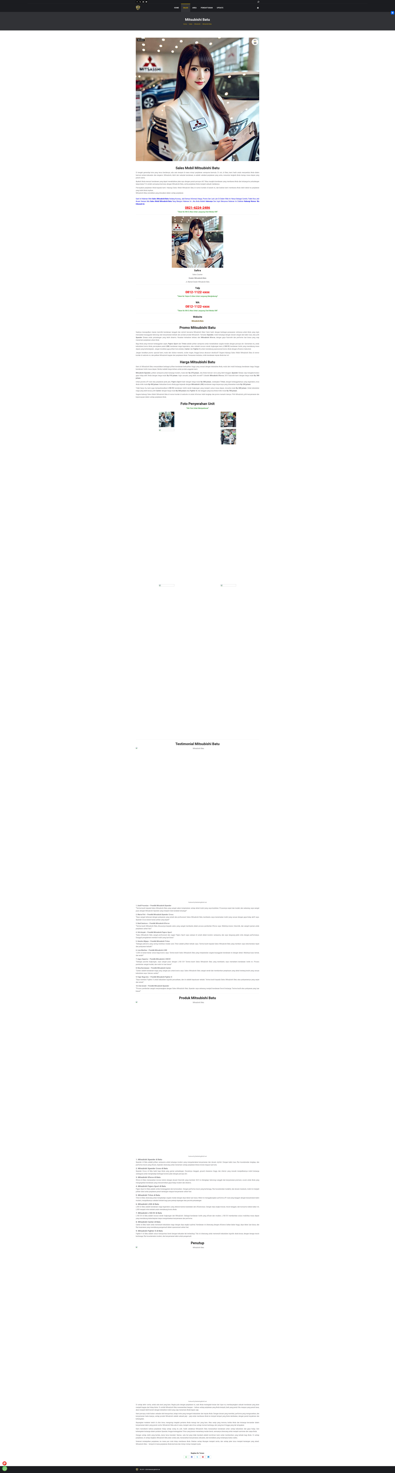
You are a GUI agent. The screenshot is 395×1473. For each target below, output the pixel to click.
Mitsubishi (141, 40)
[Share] (392, 13)
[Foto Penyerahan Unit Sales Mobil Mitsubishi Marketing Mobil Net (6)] (228, 661)
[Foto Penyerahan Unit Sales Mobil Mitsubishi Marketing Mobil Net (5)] (166, 661)
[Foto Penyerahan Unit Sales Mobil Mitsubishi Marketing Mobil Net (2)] (228, 419)
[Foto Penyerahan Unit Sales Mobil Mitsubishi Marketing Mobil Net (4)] (228, 436)
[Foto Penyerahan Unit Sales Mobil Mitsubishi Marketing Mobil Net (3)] (166, 506)
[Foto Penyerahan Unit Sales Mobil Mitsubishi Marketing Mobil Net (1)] (166, 419)
